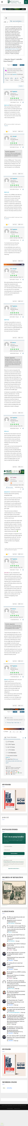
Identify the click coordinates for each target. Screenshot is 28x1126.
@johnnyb (6, 105)
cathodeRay (9, 1088)
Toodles (14, 477)
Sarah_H (8, 757)
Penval (9, 932)
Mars (9, 997)
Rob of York (11, 988)
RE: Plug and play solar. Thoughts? (15, 1000)
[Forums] (5, 22)
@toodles (6, 572)
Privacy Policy (10, 1108)
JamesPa (10, 960)
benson (14, 342)
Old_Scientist (11, 923)
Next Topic (17, 722)
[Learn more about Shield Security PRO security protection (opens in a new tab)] (2, 1124)
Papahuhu (14, 74)
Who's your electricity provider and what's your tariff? (14, 761)
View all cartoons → (5, 905)
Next (21, 65)
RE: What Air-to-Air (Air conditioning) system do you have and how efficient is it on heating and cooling (16, 982)
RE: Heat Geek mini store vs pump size (16, 1007)
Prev (15, 65)
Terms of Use (17, 1108)
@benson (6, 431)
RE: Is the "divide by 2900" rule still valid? (16, 1035)
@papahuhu (7, 491)
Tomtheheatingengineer (14, 1012)
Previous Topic (10, 722)
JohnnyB (14, 136)
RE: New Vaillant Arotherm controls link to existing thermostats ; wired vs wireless (16, 954)
